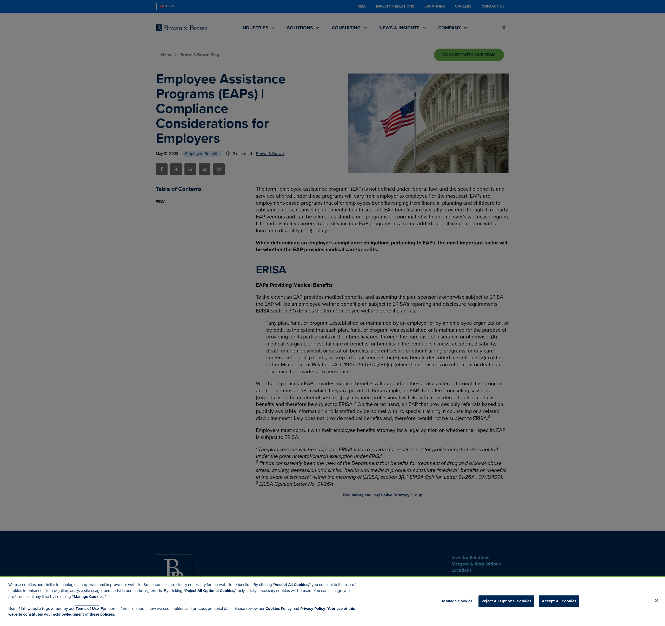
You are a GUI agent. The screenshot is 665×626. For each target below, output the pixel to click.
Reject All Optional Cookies (506, 601)
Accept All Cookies (559, 601)
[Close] (656, 600)
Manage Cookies (457, 601)
